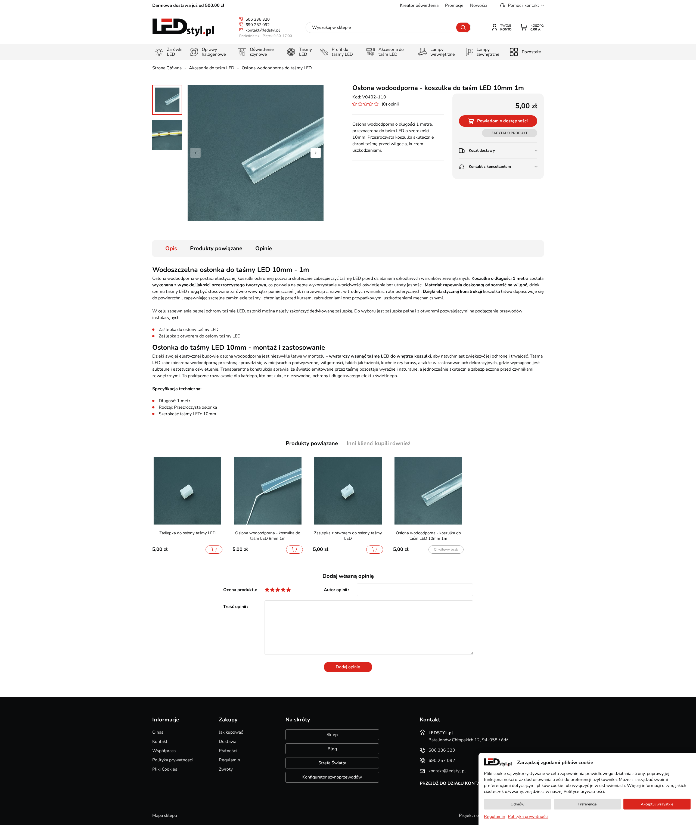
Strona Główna (167, 68)
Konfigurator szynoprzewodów (332, 777)
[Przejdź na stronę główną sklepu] (183, 27)
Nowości (478, 5)
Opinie (263, 248)
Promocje (454, 5)
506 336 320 (258, 19)
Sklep (332, 735)
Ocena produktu (239, 590)
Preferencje (587, 804)
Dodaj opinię (348, 667)
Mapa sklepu (164, 815)
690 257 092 (258, 24)
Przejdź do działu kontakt (453, 783)
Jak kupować (231, 732)
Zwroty (226, 769)
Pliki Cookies (164, 769)
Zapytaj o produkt (510, 133)
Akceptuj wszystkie (657, 804)
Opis (171, 248)
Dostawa (227, 742)
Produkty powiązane (216, 248)
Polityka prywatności (172, 760)
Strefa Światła (332, 763)
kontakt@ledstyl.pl (263, 30)
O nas (157, 732)
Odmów (517, 804)
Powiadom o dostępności (502, 121)
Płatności (228, 751)
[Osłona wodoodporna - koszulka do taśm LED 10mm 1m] (256, 153)
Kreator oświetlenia (419, 5)
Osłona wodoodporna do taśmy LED (277, 68)
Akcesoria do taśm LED (211, 68)
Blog (332, 749)
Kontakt (159, 742)
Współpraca (164, 751)
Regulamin (229, 760)
